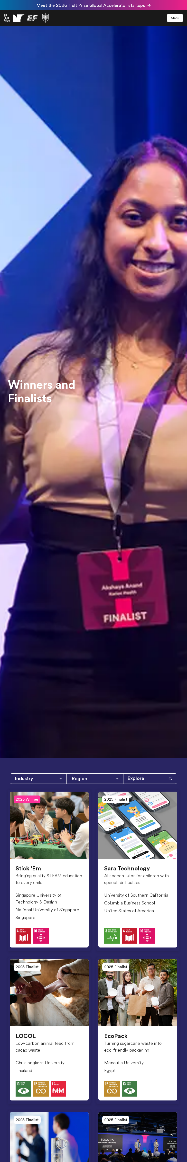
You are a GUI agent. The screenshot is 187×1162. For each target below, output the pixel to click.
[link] (26, 18)
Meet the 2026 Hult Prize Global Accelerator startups (90, 5)
